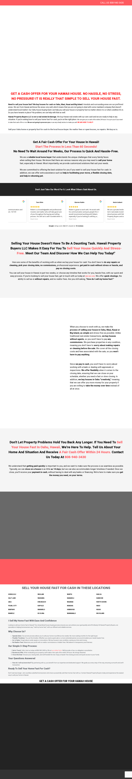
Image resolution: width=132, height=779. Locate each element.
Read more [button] (15, 219)
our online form (57, 650)
